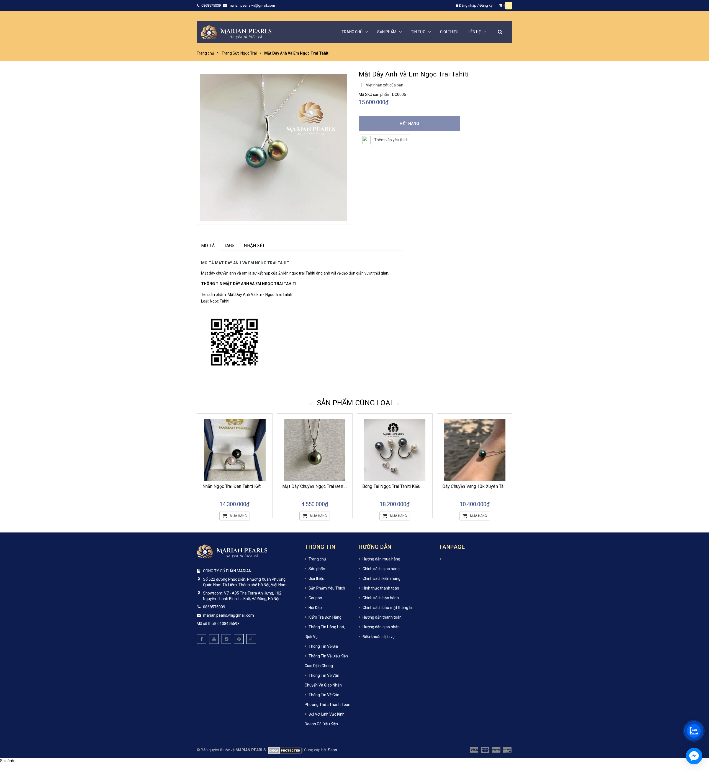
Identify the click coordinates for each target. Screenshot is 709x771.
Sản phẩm (318, 569)
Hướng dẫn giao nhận (381, 627)
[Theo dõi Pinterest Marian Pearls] (239, 639)
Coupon (315, 598)
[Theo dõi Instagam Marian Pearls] (226, 639)
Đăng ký (485, 5)
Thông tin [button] (320, 547)
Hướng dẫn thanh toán (382, 617)
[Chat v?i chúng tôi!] (694, 756)
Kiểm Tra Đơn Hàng (325, 617)
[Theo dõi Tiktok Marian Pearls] (251, 639)
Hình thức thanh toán (381, 588)
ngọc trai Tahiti (302, 273)
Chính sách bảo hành (381, 598)
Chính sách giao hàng (381, 569)
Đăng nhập (467, 5)
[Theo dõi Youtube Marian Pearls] (214, 639)
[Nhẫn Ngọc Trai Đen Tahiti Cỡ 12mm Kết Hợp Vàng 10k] (474, 450)
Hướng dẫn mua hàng (381, 559)
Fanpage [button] (452, 547)
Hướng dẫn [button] (375, 547)
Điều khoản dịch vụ (379, 636)
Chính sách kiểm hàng (381, 578)
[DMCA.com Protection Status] (284, 750)
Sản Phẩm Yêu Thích (327, 588)
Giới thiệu (316, 578)
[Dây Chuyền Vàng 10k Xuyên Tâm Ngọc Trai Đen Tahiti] (394, 450)
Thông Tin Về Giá (323, 646)
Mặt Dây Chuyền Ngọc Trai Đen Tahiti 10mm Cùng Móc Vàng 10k (265, 486)
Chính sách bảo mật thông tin (388, 607)
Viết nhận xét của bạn (384, 85)
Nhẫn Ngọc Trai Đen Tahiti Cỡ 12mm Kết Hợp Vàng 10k (495, 486)
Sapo (332, 750)
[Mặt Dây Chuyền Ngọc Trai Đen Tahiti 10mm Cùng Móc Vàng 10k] (234, 450)
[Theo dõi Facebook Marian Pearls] (201, 639)
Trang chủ (317, 559)
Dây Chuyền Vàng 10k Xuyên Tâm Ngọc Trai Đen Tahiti (415, 486)
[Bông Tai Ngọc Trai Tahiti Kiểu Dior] (314, 450)
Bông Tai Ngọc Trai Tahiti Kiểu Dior (316, 486)
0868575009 (211, 5)
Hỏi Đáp (315, 607)
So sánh (7, 761)
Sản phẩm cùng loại (354, 403)
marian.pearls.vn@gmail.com (252, 5)
